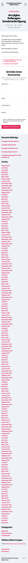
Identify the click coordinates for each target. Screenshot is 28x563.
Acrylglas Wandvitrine (8, 145)
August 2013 (5, 514)
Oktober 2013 (5, 509)
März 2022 (4, 284)
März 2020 (5, 337)
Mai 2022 (4, 279)
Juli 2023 (4, 248)
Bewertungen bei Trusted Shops (15, 543)
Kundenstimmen (14, 11)
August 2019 (5, 353)
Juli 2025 (4, 194)
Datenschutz (5, 549)
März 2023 (5, 257)
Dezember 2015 (6, 451)
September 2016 (6, 431)
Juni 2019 (4, 357)
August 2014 (5, 487)
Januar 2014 (5, 502)
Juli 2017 (4, 409)
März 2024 (5, 230)
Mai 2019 (4, 360)
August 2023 (5, 246)
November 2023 (6, 239)
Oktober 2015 (5, 456)
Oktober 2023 (5, 241)
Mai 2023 (4, 252)
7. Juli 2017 (19, 25)
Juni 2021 (4, 304)
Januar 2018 (5, 395)
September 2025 (6, 190)
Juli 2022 (4, 275)
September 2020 (7, 324)
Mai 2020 (4, 333)
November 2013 (6, 507)
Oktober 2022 (5, 268)
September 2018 (6, 377)
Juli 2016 (4, 435)
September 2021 (6, 297)
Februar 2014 (5, 500)
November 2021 (6, 293)
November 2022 (6, 266)
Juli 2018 (4, 382)
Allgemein (4, 531)
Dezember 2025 (6, 183)
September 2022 (6, 270)
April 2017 (4, 415)
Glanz (11, 25)
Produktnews (5, 535)
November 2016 (6, 427)
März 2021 (4, 310)
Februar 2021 (5, 313)
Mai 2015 (4, 467)
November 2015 (6, 453)
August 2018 (5, 380)
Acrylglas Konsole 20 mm (9, 148)
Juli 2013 (4, 516)
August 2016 (5, 433)
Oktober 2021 (5, 295)
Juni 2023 (4, 250)
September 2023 (6, 244)
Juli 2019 (4, 355)
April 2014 (4, 496)
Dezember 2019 (6, 344)
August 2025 (5, 192)
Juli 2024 (4, 221)
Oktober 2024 (5, 215)
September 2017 (6, 404)
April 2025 (4, 201)
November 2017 (6, 400)
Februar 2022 (5, 286)
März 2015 (4, 471)
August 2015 (5, 460)
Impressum (5, 551)
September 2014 (6, 485)
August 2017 (5, 406)
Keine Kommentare (15, 27)
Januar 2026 (5, 181)
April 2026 (4, 174)
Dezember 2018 (6, 371)
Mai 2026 (4, 172)
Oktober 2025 (5, 188)
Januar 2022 (5, 288)
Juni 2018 (4, 384)
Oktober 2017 (5, 402)
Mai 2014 (4, 493)
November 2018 (6, 373)
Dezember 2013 (6, 505)
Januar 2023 (5, 261)
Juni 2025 (4, 197)
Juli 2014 (4, 489)
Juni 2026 (4, 170)
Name (3, 98)
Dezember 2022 (6, 264)
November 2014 (6, 480)
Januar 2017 (5, 422)
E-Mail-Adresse (6, 105)
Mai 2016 (4, 440)
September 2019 (6, 351)
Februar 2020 (5, 339)
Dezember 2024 (6, 210)
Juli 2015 (4, 462)
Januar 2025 (5, 208)
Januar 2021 (5, 315)
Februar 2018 (5, 393)
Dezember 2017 (6, 398)
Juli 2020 (4, 328)
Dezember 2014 (6, 478)
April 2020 (4, 335)
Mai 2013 (4, 520)
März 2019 (4, 364)
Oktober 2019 (5, 348)
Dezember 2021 (6, 290)
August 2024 (5, 219)
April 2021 (4, 308)
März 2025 (5, 203)
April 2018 (4, 389)
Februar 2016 (5, 447)
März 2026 (5, 177)
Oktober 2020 (6, 322)
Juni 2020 (4, 331)
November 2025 (6, 186)
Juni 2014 (4, 491)
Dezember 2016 (6, 424)
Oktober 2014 (5, 482)
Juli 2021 (4, 302)
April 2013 (4, 522)
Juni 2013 (4, 518)
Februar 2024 (5, 232)
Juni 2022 (4, 277)
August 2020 (5, 326)
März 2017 (4, 418)
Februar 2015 (5, 473)
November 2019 (6, 346)
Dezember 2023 (6, 237)
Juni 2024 (4, 223)
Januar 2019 (5, 369)
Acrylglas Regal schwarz (9, 152)
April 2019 (4, 362)
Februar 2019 (5, 366)
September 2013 (6, 511)
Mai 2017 (4, 413)
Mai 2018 (4, 386)
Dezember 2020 (6, 317)
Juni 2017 (4, 411)
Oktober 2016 (5, 429)
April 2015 (4, 469)
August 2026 (5, 165)
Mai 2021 (4, 306)
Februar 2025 (5, 206)
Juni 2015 (4, 464)
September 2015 (6, 458)
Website (3, 112)
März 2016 (4, 444)
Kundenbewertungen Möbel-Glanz (14, 4)
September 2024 (6, 217)
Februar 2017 (5, 420)
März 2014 (4, 498)
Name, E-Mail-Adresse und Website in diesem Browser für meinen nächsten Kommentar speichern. (14, 121)
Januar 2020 (5, 342)
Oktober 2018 (5, 375)
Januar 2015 (5, 476)
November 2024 (6, 212)
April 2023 (4, 255)
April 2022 (4, 281)
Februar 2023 (5, 259)
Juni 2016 (4, 438)
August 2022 (5, 273)
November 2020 (6, 319)
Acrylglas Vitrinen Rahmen (10, 141)
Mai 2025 (4, 199)
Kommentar (5, 84)
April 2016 (4, 442)
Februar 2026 (5, 179)
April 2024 (4, 228)
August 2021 (5, 299)
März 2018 (4, 391)
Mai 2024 (4, 226)
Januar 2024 (5, 235)
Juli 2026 (4, 168)
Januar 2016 (5, 449)
